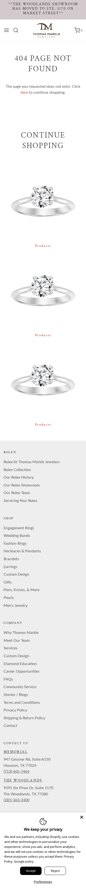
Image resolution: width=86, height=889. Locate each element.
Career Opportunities (21, 671)
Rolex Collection (17, 469)
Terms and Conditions (22, 702)
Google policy (24, 861)
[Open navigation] (6, 30)
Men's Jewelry (15, 605)
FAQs (8, 679)
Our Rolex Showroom (22, 485)
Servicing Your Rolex (20, 500)
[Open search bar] (17, 30)
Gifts (8, 582)
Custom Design (16, 574)
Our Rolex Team (17, 492)
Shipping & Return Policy (24, 717)
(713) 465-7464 (16, 771)
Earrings (10, 566)
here (24, 92)
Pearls (9, 597)
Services (10, 648)
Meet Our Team (17, 640)
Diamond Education (20, 663)
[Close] (81, 816)
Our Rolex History (19, 477)
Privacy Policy (15, 710)
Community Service (20, 686)
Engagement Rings (19, 527)
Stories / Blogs (16, 694)
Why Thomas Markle (21, 632)
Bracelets (11, 558)
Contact (10, 725)
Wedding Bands (17, 535)
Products (43, 246)
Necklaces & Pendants (22, 551)
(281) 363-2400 (16, 799)
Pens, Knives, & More (21, 589)
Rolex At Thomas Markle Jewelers (32, 461)
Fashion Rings (15, 543)
